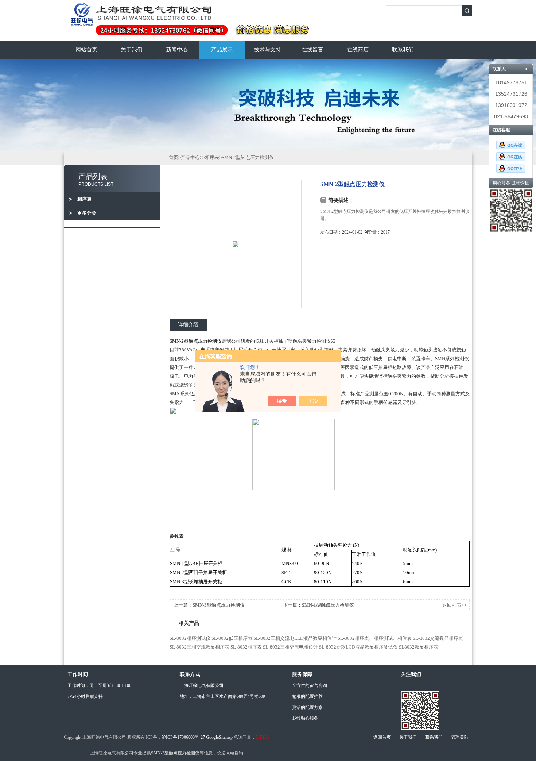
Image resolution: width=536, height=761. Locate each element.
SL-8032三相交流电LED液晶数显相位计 (295, 638)
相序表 (212, 157)
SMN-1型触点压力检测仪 (328, 605)
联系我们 (403, 50)
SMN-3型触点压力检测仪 (219, 605)
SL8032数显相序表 (418, 647)
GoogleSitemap (219, 737)
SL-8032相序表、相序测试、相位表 (375, 638)
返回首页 (382, 737)
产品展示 (222, 50)
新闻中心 (177, 50)
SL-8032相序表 (246, 647)
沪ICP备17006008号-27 (183, 737)
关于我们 (132, 50)
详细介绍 (188, 324)
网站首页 (86, 50)
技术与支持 (267, 50)
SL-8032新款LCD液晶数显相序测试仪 (358, 647)
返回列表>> (454, 605)
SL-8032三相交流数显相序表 (199, 647)
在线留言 (312, 50)
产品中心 (190, 157)
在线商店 (358, 50)
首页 (173, 157)
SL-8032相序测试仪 (190, 638)
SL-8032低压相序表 (231, 638)
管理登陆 (460, 737)
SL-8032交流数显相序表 (438, 638)
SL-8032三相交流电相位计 (290, 647)
